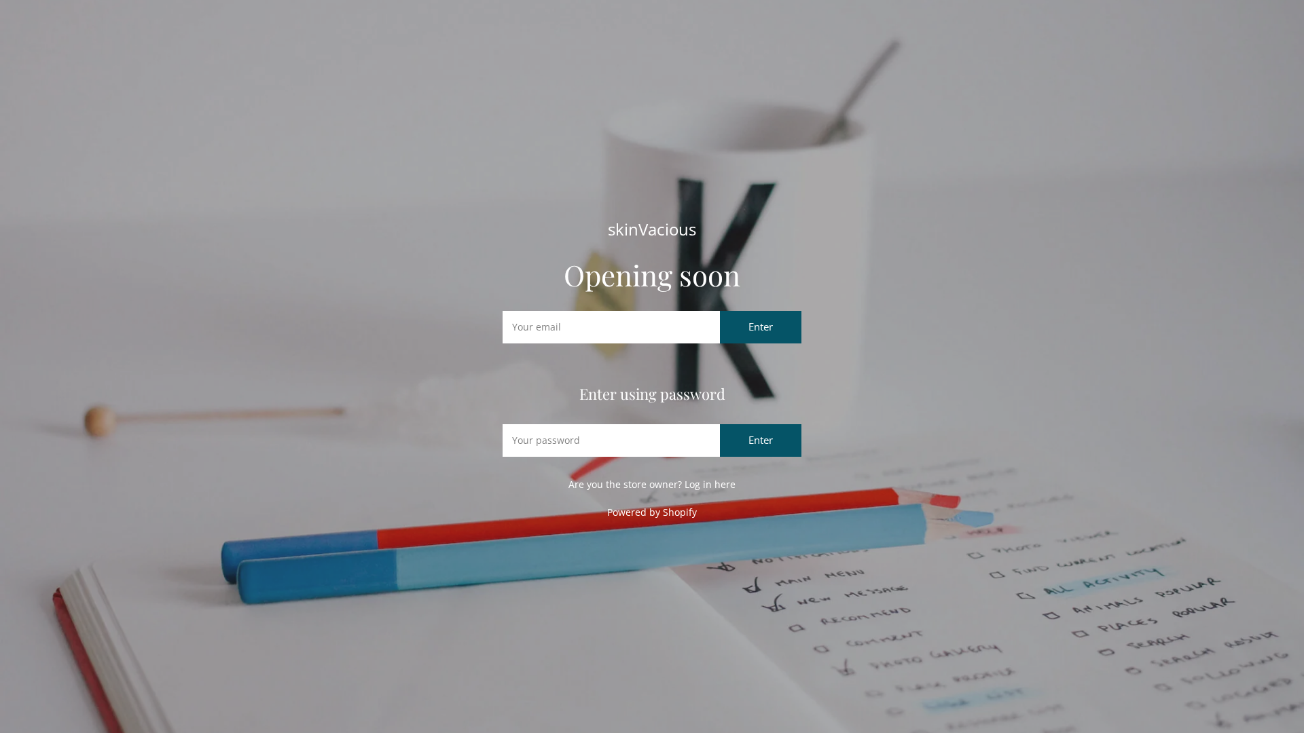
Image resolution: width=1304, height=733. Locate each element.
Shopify (680, 512)
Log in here (710, 484)
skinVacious (652, 229)
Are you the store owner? (652, 484)
